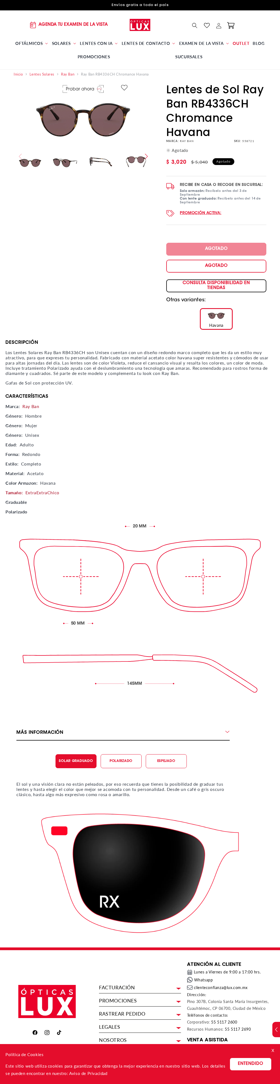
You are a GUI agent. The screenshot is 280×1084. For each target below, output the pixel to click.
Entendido (250, 1064)
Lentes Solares (42, 74)
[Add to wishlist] (124, 88)
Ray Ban (67, 74)
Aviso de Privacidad (88, 1073)
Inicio (18, 74)
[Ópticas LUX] (140, 25)
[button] (32, 43)
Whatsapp (203, 980)
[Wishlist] (207, 25)
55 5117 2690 (238, 1029)
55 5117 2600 (224, 1022)
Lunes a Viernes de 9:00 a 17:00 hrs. (227, 972)
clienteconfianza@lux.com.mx (221, 987)
